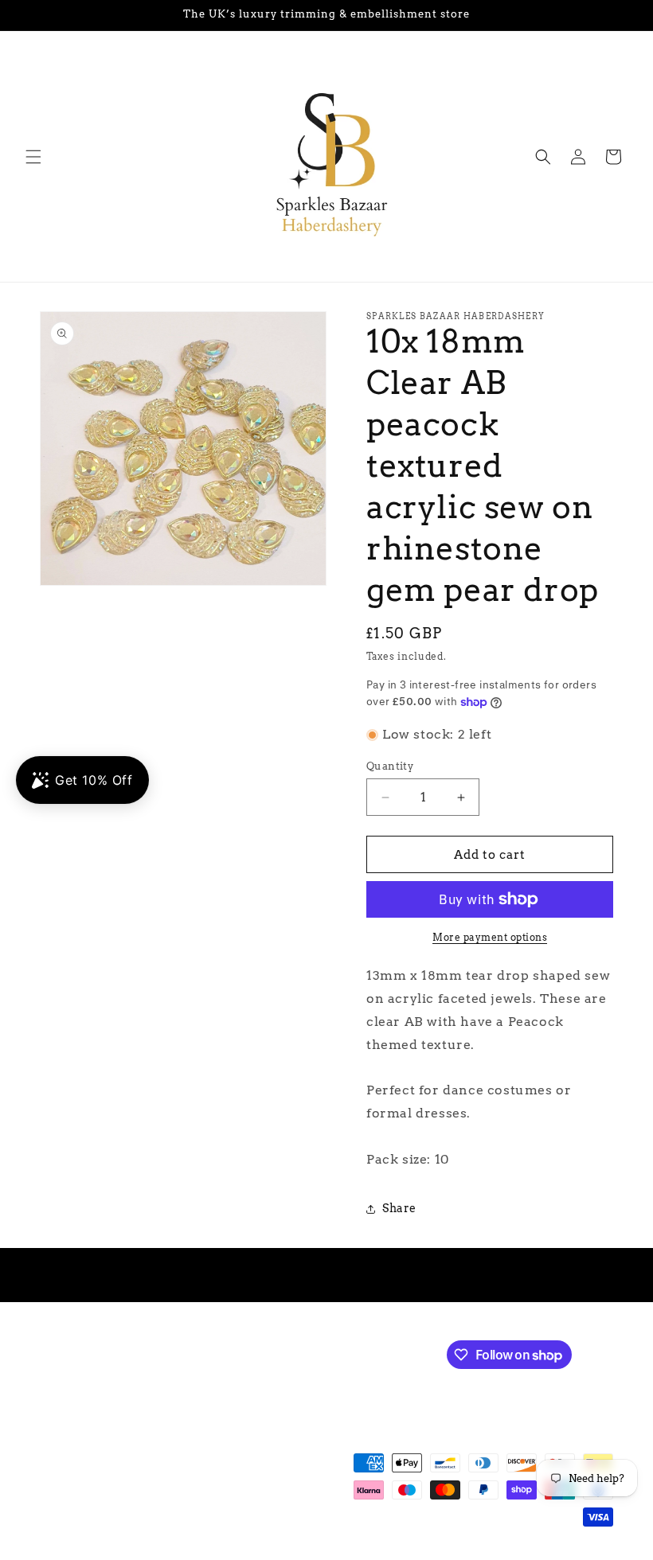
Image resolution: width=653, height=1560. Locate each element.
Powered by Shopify (272, 1552)
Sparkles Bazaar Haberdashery (149, 1552)
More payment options (489, 937)
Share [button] (399, 1208)
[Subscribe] (308, 1353)
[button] (33, 156)
